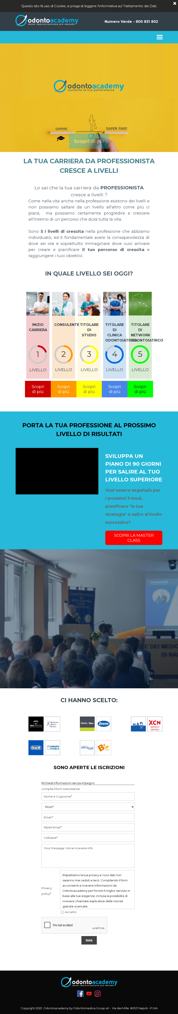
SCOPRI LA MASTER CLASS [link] (134, 538)
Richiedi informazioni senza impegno (68, 783)
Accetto (71, 912)
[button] (131, 22)
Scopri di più (89, 141)
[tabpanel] (89, 165)
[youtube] (89, 993)
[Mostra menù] (159, 37)
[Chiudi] (175, 3)
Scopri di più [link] (38, 389)
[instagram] (97, 993)
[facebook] (80, 993)
